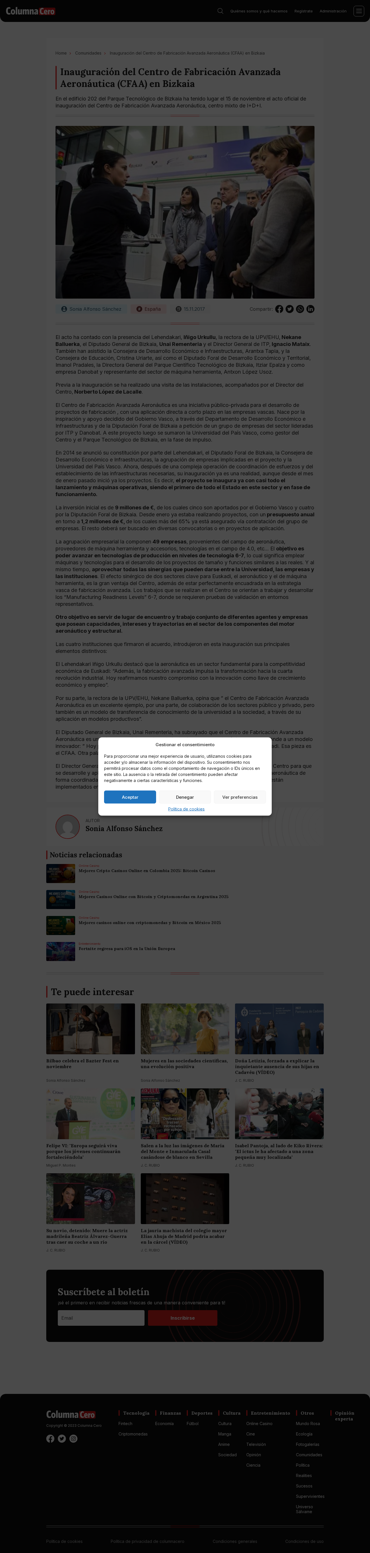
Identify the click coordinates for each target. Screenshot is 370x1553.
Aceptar (130, 797)
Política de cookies (186, 809)
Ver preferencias (240, 797)
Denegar (185, 797)
